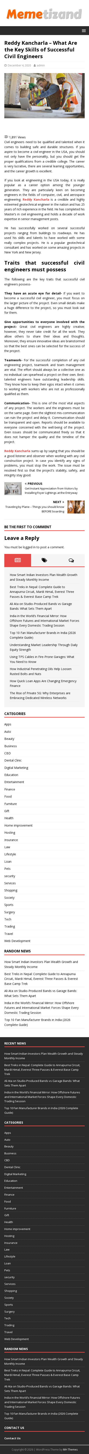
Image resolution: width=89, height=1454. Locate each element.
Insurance (11, 840)
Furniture (10, 804)
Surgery (9, 912)
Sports (8, 905)
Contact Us (12, 1438)
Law (7, 847)
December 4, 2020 (19, 65)
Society (9, 898)
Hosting (9, 832)
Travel (8, 934)
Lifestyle (10, 854)
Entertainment (14, 782)
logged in (29, 547)
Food (8, 796)
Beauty (9, 739)
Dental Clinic (13, 760)
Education (11, 775)
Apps (7, 724)
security (9, 876)
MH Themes (70, 1449)
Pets (7, 869)
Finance (9, 789)
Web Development (17, 941)
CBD (7, 753)
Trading (9, 926)
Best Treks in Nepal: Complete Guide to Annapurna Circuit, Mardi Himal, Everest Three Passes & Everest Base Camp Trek (42, 592)
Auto (7, 731)
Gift (6, 811)
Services (10, 883)
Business (10, 746)
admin (41, 65)
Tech (7, 919)
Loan (7, 861)
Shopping (10, 890)
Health (8, 818)
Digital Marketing (16, 768)
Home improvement (18, 825)
